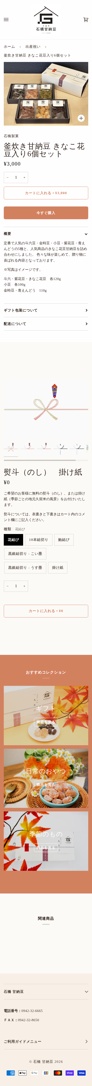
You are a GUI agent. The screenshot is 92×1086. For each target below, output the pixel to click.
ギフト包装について (21, 310)
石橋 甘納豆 (43, 1062)
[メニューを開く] (11, 19)
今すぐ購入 (46, 213)
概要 (7, 234)
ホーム (9, 46)
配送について (15, 324)
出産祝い (33, 46)
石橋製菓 (11, 136)
